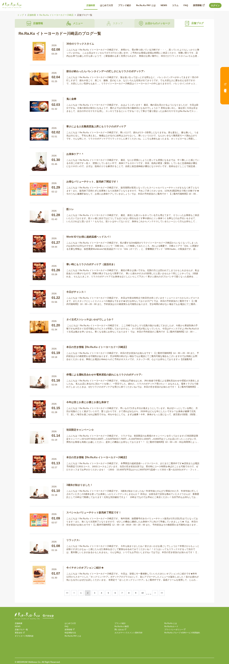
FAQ (66, 626)
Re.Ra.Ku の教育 (121, 626)
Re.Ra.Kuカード (171, 626)
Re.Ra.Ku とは (170, 623)
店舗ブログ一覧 (21, 629)
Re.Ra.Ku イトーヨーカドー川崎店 (56, 15)
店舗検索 (31, 15)
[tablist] (114, 23)
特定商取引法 (70, 633)
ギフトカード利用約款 (24, 636)
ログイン (215, 5)
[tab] (35, 23)
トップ (20, 15)
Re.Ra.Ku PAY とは (73, 636)
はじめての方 (70, 623)
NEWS (17, 626)
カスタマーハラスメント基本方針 (128, 633)
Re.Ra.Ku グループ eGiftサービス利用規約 (182, 633)
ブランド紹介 (120, 623)
